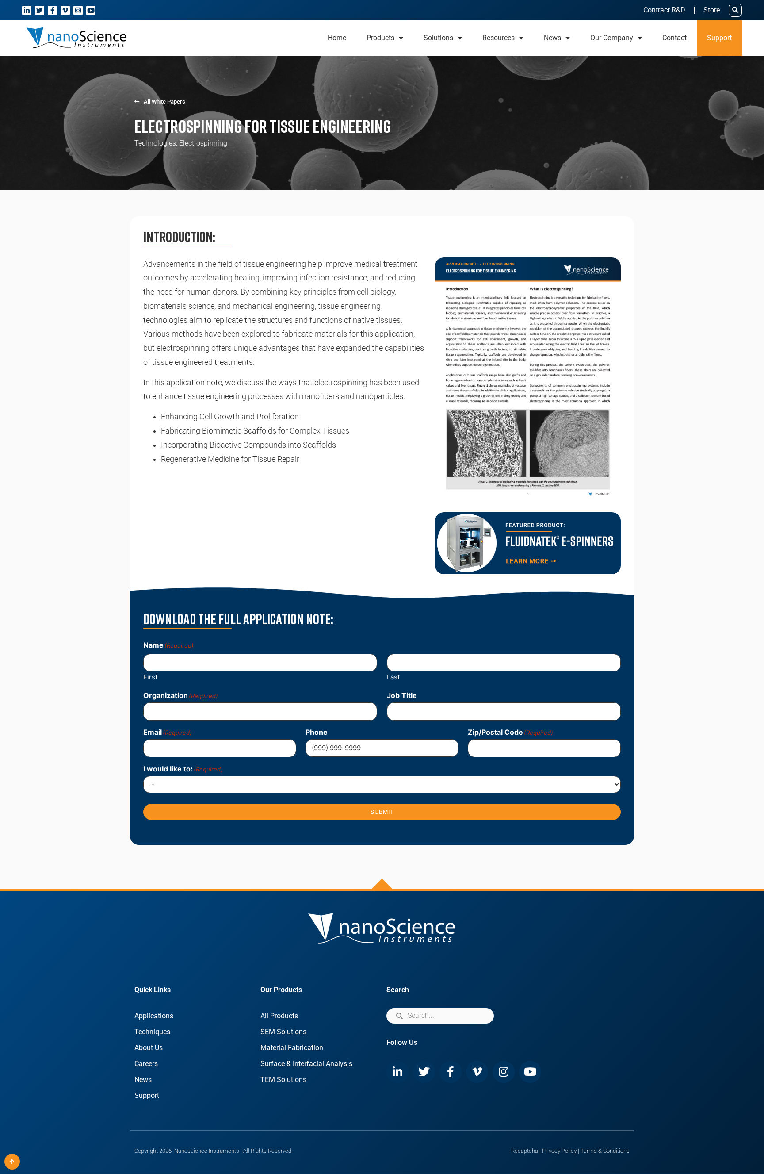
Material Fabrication (291, 1048)
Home (337, 38)
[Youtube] (91, 10)
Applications (153, 1016)
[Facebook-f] (52, 10)
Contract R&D (664, 10)
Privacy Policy (559, 1150)
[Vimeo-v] (65, 10)
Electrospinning (203, 143)
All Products (279, 1016)
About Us (148, 1048)
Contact (674, 38)
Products (380, 38)
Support (719, 38)
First (150, 676)
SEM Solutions (283, 1032)
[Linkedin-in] (26, 10)
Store (711, 10)
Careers (146, 1063)
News (143, 1079)
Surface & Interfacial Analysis (306, 1063)
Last (393, 676)
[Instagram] (78, 10)
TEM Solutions (283, 1079)
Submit (382, 812)
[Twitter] (39, 10)
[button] (735, 10)
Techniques (152, 1032)
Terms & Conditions (605, 1150)
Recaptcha (524, 1150)
